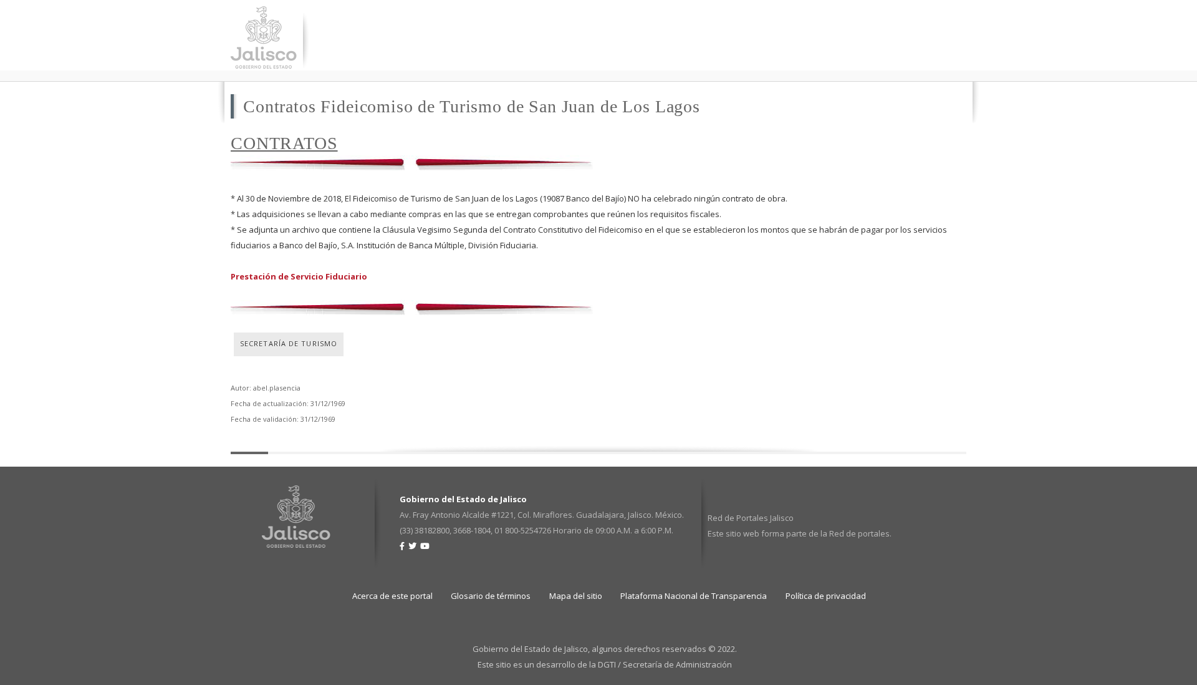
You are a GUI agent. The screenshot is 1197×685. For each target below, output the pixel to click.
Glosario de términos (491, 595)
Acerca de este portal (392, 595)
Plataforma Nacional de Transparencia (693, 595)
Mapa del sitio (575, 595)
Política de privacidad (826, 595)
